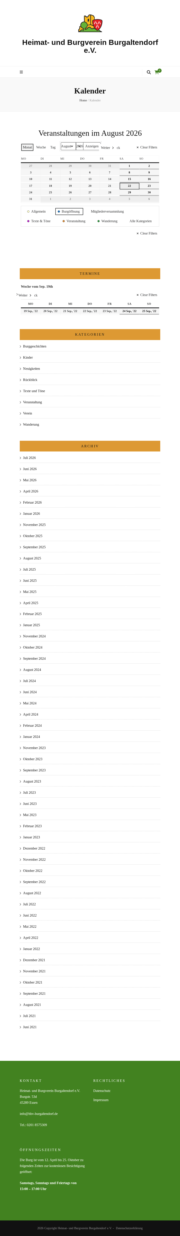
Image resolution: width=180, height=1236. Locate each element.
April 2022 (30, 938)
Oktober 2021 (32, 982)
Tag (53, 147)
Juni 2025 (30, 580)
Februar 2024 (32, 725)
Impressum (100, 1100)
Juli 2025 (29, 569)
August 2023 (32, 781)
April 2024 (30, 714)
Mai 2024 (29, 703)
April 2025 (30, 603)
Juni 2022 (30, 915)
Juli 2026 (29, 458)
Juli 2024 (29, 681)
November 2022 (34, 859)
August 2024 (32, 670)
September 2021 (34, 993)
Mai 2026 (29, 480)
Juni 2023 (30, 804)
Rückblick (30, 380)
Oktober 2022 (32, 871)
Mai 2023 (29, 815)
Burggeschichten (34, 346)
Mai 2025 (29, 592)
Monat (27, 147)
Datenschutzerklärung (129, 1228)
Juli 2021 (29, 1016)
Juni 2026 (30, 469)
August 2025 (32, 558)
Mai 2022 (29, 926)
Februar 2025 (32, 614)
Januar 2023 (31, 837)
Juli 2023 (29, 792)
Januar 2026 (31, 513)
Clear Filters (148, 147)
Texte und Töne (34, 391)
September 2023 (34, 770)
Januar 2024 (31, 737)
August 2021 (32, 1005)
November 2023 (34, 748)
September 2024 (34, 658)
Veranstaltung (32, 402)
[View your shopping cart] (157, 72)
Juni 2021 (30, 1027)
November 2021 (34, 971)
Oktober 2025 (32, 536)
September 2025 (34, 547)
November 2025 (34, 525)
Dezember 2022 (34, 848)
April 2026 (30, 491)
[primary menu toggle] (22, 72)
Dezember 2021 (34, 960)
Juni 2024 (30, 692)
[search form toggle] (149, 72)
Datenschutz (101, 1091)
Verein (27, 413)
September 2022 (34, 882)
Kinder (28, 357)
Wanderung (31, 424)
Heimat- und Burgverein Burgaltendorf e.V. (90, 46)
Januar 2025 (31, 625)
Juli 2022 (29, 904)
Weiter (105, 148)
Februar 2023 (32, 826)
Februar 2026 (32, 502)
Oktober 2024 (32, 647)
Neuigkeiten (31, 368)
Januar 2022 (31, 949)
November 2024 (34, 636)
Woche (41, 147)
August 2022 (32, 893)
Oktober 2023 (32, 759)
